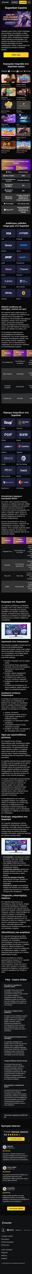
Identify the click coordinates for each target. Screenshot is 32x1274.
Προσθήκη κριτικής (16, 1139)
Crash (21, 71)
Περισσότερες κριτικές (16, 1208)
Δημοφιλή (4, 71)
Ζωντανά (13, 71)
